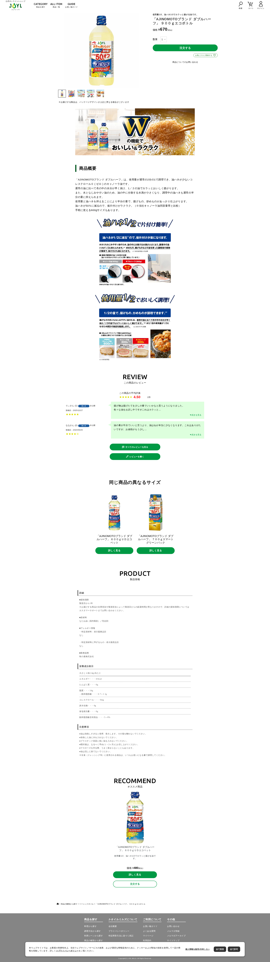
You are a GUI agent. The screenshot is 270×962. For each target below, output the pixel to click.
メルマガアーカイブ (176, 936)
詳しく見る (114, 550)
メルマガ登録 (173, 931)
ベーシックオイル (86, 904)
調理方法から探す (92, 931)
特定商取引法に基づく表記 (121, 936)
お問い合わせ (173, 926)
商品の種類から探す (69, 904)
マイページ (148, 936)
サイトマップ (173, 940)
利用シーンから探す (93, 936)
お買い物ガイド (71, 5)
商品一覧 (56, 5)
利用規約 (147, 940)
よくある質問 (149, 931)
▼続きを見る (195, 415)
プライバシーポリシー (119, 931)
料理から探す (90, 926)
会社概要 (113, 926)
